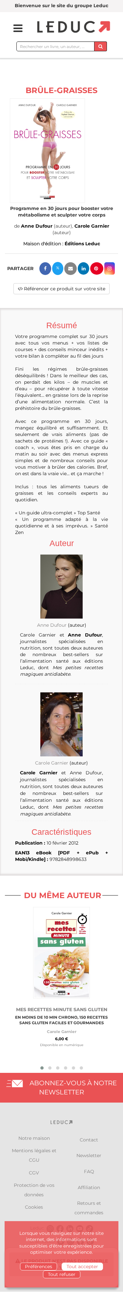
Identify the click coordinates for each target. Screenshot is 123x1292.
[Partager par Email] (70, 268)
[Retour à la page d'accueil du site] (73, 27)
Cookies (34, 1207)
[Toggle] (14, 28)
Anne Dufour (36, 226)
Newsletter (88, 1155)
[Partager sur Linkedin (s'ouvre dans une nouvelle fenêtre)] (83, 268)
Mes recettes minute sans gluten (61, 1009)
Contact (89, 1140)
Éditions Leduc (82, 244)
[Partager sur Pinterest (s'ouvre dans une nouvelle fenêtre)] (96, 268)
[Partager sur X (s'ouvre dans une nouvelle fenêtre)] (57, 268)
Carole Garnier (91, 226)
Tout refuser (61, 1274)
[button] (47, 150)
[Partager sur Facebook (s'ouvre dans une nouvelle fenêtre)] (45, 268)
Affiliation (89, 1187)
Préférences (38, 1266)
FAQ (89, 1171)
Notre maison (34, 1138)
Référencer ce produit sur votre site (64, 289)
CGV (34, 1173)
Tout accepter (82, 1266)
